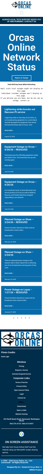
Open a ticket (21, 410)
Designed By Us (13, 467)
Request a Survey (21, 370)
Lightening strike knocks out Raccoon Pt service (20, 111)
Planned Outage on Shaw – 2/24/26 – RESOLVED (19, 221)
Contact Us (21, 398)
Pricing (21, 366)
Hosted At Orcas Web (30, 467)
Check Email (21, 406)
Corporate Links (21, 378)
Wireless (21, 362)
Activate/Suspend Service (21, 374)
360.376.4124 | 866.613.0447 (21, 424)
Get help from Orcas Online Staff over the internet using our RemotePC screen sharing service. (20, 450)
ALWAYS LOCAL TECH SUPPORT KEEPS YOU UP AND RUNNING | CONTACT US (21, 20)
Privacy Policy (21, 386)
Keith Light (5, 357)
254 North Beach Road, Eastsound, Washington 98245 (21, 420)
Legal (21, 394)
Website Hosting (21, 414)
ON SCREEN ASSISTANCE (21, 442)
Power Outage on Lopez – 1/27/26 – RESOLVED (18, 291)
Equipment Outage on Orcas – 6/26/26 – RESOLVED (21, 148)
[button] (21, 13)
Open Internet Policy (21, 390)
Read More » (9, 130)
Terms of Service (21, 382)
